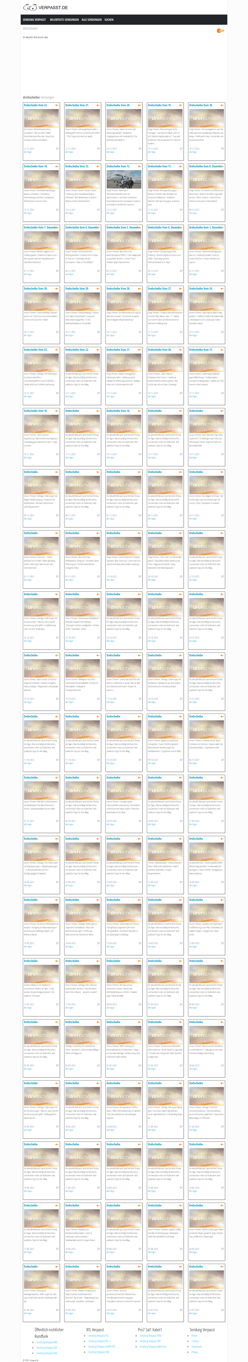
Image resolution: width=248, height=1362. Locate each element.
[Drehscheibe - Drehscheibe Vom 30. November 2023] (41, 301)
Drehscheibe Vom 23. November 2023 (35, 351)
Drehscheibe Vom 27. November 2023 (159, 290)
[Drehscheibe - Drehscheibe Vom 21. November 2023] (124, 362)
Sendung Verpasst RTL (98, 1336)
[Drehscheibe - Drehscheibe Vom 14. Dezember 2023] (41, 179)
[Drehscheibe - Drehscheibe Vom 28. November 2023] (124, 301)
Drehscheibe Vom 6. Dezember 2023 (82, 229)
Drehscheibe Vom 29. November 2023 (77, 290)
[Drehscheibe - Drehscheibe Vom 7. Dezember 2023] (41, 240)
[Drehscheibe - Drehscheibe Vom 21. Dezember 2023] (82, 118)
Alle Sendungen (92, 20)
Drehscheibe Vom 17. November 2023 (201, 351)
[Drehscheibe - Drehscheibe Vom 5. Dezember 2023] (124, 240)
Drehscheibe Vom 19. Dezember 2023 (159, 107)
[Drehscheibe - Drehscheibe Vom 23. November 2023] (41, 362)
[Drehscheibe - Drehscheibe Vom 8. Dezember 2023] (206, 179)
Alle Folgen (28, 152)
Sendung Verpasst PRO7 (151, 1336)
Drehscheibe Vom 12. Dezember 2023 (118, 168)
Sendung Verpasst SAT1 (150, 1341)
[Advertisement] (124, 66)
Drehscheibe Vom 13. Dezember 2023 (77, 168)
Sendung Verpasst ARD (47, 1342)
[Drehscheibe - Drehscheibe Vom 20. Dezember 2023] (124, 118)
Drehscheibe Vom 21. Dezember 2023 (77, 107)
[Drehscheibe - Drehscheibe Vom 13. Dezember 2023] (82, 179)
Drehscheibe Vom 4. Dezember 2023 (165, 229)
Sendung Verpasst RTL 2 (99, 1341)
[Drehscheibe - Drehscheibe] (82, 423)
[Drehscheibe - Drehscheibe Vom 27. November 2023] (165, 301)
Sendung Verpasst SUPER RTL (102, 1347)
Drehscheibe (72, 411)
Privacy (195, 1352)
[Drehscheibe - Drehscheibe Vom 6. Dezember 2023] (82, 240)
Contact (195, 1341)
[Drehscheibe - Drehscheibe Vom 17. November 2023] (206, 362)
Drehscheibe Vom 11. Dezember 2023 (159, 168)
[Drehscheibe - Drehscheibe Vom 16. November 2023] (41, 423)
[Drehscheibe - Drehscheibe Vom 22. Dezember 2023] (41, 118)
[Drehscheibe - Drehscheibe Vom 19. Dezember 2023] (165, 118)
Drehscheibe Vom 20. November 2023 (159, 351)
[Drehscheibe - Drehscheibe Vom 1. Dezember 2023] (206, 240)
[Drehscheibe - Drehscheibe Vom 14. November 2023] (124, 423)
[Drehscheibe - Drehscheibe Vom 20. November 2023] (165, 362)
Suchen (109, 20)
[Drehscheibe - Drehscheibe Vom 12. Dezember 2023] (124, 179)
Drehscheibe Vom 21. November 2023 (118, 351)
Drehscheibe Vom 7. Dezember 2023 (41, 229)
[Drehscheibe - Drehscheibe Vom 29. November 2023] (82, 301)
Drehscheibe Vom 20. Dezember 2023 (118, 107)
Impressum (197, 1347)
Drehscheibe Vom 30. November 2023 (35, 290)
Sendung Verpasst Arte (46, 1353)
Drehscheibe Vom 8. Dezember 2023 (206, 168)
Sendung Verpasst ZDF (46, 1348)
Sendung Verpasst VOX (98, 1352)
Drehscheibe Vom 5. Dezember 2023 (124, 229)
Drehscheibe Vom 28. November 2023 (118, 290)
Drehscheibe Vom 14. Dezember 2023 (35, 168)
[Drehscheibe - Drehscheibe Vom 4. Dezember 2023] (165, 240)
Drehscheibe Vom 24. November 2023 (201, 290)
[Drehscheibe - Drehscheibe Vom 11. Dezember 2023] (165, 179)
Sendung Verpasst (34, 20)
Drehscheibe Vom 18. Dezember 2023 (201, 107)
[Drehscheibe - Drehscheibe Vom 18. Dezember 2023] (206, 118)
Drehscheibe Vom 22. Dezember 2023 (35, 107)
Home (194, 1336)
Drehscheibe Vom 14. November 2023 (118, 412)
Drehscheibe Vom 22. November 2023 (77, 351)
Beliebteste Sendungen (64, 20)
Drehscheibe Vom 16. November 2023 (35, 412)
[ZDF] (220, 30)
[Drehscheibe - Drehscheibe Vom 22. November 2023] (82, 362)
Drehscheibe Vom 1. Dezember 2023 (206, 229)
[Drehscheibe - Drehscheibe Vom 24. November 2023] (206, 301)
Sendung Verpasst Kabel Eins (153, 1347)
